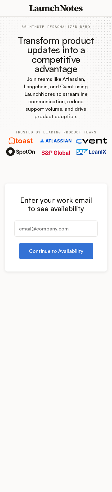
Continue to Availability (56, 251)
